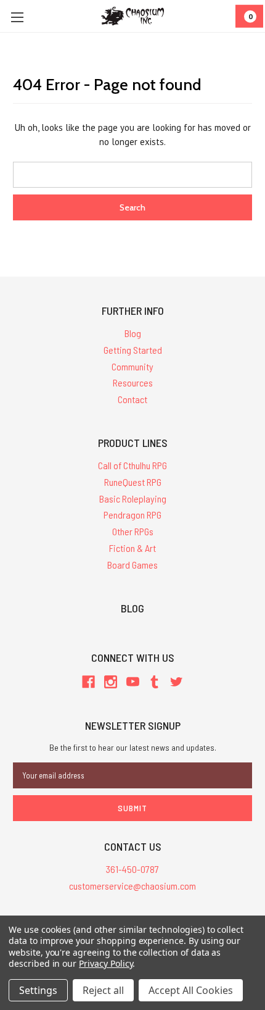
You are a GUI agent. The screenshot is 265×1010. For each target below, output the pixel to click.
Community (132, 366)
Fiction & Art (132, 548)
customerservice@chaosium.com (132, 885)
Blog (132, 333)
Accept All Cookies (191, 990)
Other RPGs (132, 531)
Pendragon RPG (132, 514)
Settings (38, 990)
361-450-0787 (132, 869)
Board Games (132, 564)
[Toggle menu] (17, 17)
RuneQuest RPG (132, 482)
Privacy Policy (105, 963)
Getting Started (133, 350)
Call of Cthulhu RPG (132, 465)
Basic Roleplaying (132, 498)
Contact (132, 399)
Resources (133, 382)
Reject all (103, 990)
